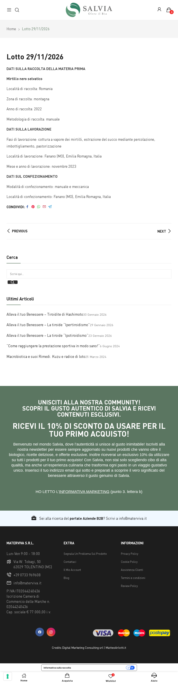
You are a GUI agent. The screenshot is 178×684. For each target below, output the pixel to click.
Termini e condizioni (133, 578)
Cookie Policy (129, 561)
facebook (39, 632)
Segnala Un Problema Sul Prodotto (85, 553)
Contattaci (70, 561)
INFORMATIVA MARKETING (84, 492)
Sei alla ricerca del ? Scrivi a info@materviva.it (92, 518)
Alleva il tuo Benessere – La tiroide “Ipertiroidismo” (48, 324)
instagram (51, 632)
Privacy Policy (129, 553)
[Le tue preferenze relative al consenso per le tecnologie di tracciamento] (7, 676)
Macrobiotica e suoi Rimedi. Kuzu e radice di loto (46, 356)
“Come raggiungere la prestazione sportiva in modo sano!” (53, 346)
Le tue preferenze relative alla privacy (100, 667)
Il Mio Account (72, 570)
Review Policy (129, 586)
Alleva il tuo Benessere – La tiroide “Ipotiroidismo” (47, 335)
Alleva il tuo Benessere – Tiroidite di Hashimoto (45, 314)
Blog (66, 578)
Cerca (13, 282)
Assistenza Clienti (132, 570)
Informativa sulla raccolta (57, 667)
